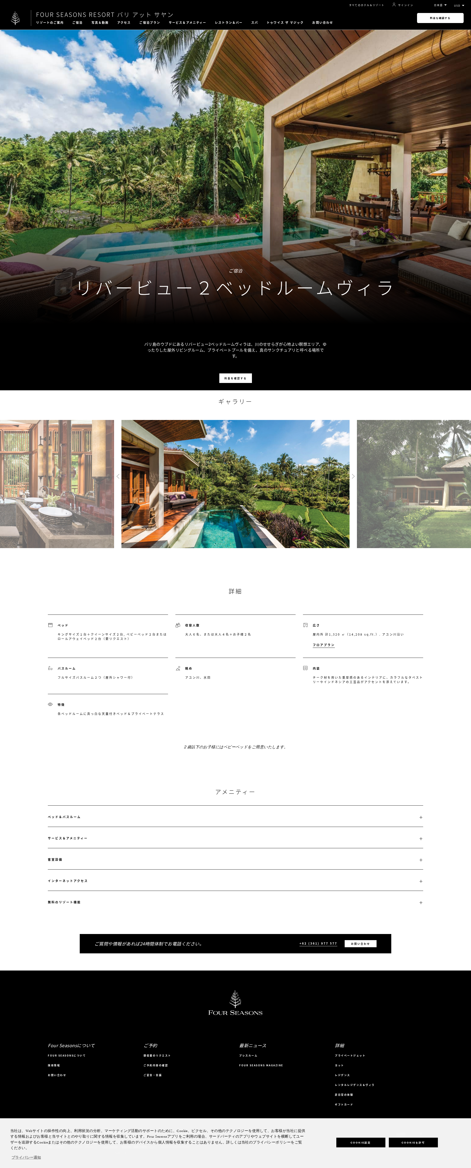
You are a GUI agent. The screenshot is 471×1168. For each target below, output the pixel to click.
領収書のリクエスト (157, 1055)
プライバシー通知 (26, 1158)
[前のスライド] (117, 477)
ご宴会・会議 (153, 1075)
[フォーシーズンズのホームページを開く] (15, 18)
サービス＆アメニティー (187, 23)
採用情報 (54, 1065)
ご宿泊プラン (149, 23)
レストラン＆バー (229, 23)
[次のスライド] (353, 477)
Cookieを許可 (413, 1142)
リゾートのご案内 (50, 23)
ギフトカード (344, 1104)
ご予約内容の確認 (156, 1065)
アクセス (124, 23)
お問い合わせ (322, 23)
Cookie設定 (361, 1142)
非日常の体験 (344, 1094)
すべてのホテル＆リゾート (366, 5)
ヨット (339, 1065)
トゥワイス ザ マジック (285, 23)
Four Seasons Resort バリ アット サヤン (105, 14)
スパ (254, 23)
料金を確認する (440, 18)
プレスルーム (248, 1055)
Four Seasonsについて (67, 1055)
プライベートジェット (350, 1055)
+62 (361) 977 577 (318, 943)
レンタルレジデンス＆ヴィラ (355, 1085)
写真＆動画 (100, 23)
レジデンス (342, 1075)
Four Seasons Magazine (261, 1065)
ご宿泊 (77, 23)
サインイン (405, 5)
